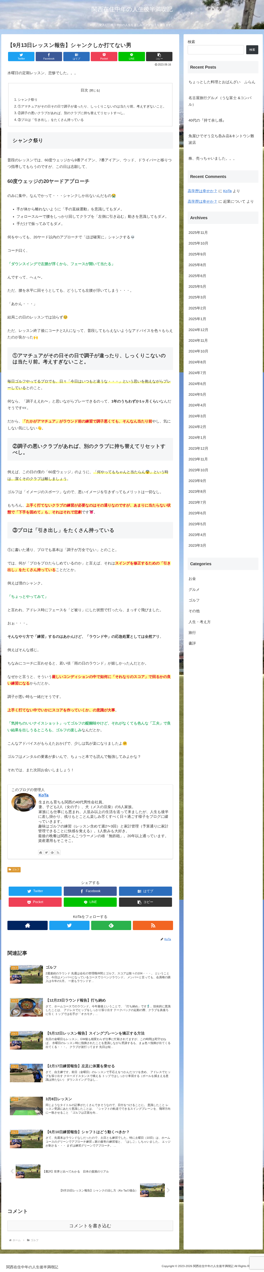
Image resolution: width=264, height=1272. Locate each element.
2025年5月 (197, 286)
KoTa (43, 795)
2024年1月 (197, 437)
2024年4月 (197, 405)
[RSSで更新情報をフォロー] (57, 852)
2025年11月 (198, 233)
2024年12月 (198, 330)
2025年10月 (198, 243)
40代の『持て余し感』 (207, 120)
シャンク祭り (28, 99)
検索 (191, 42)
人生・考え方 (200, 622)
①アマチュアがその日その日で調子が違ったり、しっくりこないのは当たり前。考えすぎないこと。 (92, 106)
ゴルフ (15, 869)
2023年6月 (197, 513)
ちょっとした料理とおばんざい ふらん (222, 82)
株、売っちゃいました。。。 (213, 158)
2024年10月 (198, 351)
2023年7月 (197, 502)
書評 (192, 643)
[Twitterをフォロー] (46, 852)
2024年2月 (197, 427)
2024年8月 (197, 362)
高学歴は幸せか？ (202, 191)
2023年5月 (197, 524)
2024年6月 (197, 383)
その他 (194, 611)
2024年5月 (197, 394)
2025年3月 (197, 297)
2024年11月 (198, 340)
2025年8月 (197, 265)
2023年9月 (197, 481)
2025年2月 (197, 308)
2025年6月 (197, 276)
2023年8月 (197, 491)
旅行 (192, 633)
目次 (84, 90)
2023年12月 (198, 448)
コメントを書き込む (90, 1225)
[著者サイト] (40, 852)
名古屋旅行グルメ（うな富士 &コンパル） (220, 101)
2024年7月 (197, 373)
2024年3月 (197, 416)
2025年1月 (197, 319)
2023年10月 (198, 470)
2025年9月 (197, 254)
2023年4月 (197, 535)
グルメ (194, 589)
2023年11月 (198, 459)
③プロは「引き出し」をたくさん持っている (51, 120)
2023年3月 (197, 545)
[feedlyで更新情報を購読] (52, 852)
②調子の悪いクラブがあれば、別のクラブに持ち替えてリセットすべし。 (72, 113)
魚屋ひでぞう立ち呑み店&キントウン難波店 (221, 139)
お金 (192, 579)
